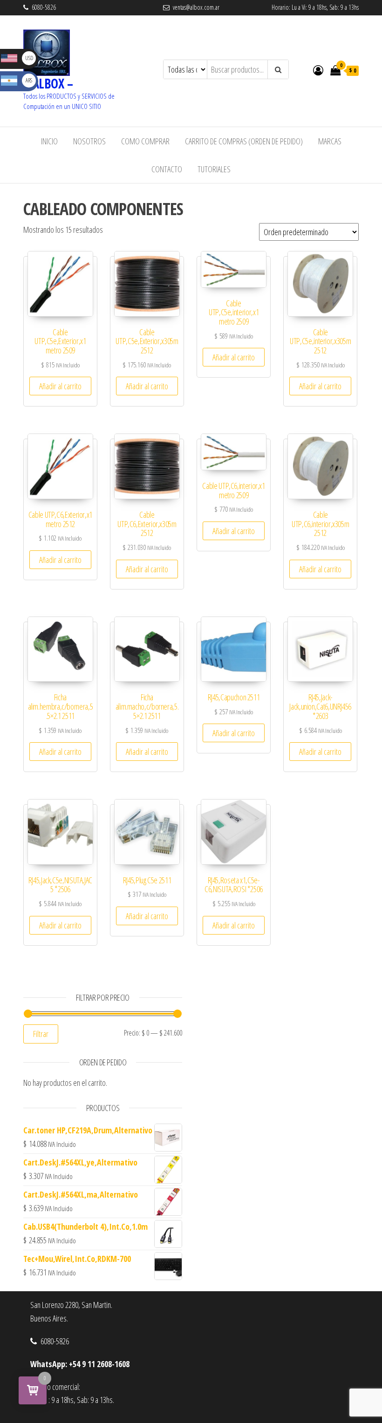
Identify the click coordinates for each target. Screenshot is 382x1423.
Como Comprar (145, 141)
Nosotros (89, 141)
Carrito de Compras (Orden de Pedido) (244, 141)
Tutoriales (214, 169)
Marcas (329, 141)
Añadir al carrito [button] (60, 386)
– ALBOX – (48, 83)
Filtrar (40, 1033)
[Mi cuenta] (318, 70)
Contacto (166, 169)
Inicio (49, 141)
